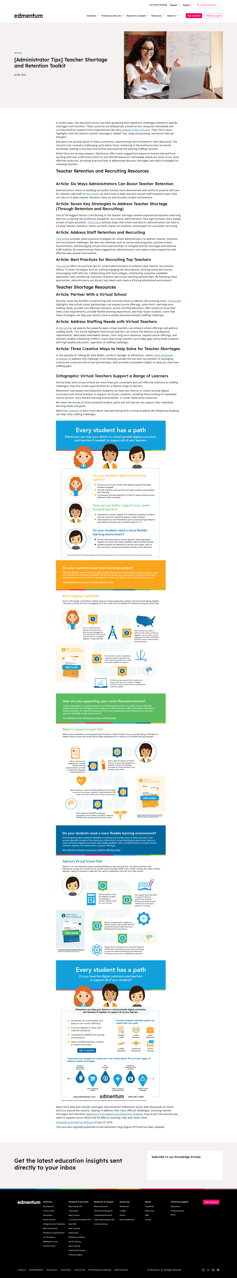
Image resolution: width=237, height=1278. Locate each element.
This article (94, 222)
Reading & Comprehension (53, 1233)
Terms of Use (79, 1270)
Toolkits (123, 1211)
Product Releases (177, 1211)
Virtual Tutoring (75, 1241)
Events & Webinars (127, 1219)
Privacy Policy (51, 1270)
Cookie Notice (65, 1270)
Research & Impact (103, 1202)
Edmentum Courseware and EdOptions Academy (114, 1114)
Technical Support (180, 1202)
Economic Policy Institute (135, 129)
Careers (148, 1219)
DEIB (147, 1215)
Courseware (73, 1211)
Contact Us (22, 1270)
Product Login (213, 15)
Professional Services (77, 1250)
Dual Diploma (48, 1206)
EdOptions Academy (77, 1237)
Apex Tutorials (74, 1228)
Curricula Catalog (75, 1255)
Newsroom (149, 1211)
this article (92, 193)
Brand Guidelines (36, 1270)
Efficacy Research (101, 1206)
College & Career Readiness (54, 1224)
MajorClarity (73, 1206)
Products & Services (78, 1202)
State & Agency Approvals (104, 1219)
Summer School (49, 1246)
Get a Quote (193, 15)
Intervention (47, 1215)
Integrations (175, 1206)
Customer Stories (101, 1224)
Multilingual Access (50, 1241)
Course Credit (48, 1211)
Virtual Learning (49, 1219)
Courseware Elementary (80, 1219)
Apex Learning (74, 1246)
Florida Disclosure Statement (99, 1270)
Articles (122, 1215)
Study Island (73, 1233)
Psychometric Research (103, 1211)
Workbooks (124, 1206)
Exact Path (72, 1224)
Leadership (149, 1206)
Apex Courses (74, 1215)
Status (173, 1214)
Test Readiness (49, 1237)
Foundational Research (103, 1215)
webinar (74, 410)
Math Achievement (50, 1228)
